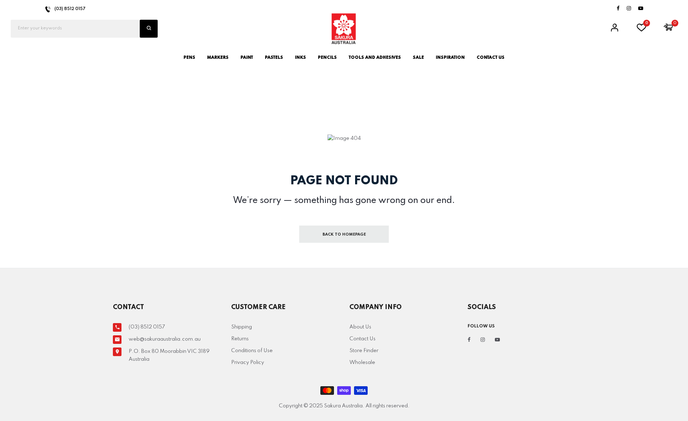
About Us (360, 327)
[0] (641, 30)
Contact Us (362, 338)
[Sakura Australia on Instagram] (629, 9)
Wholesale (362, 362)
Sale (418, 58)
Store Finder (363, 350)
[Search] (149, 29)
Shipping (241, 327)
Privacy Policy (247, 362)
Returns (240, 338)
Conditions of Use (252, 350)
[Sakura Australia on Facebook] (618, 9)
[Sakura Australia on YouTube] (640, 9)
